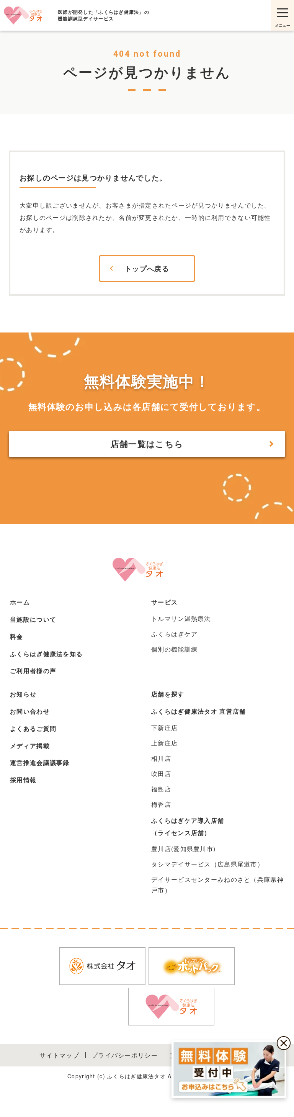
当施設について (33, 619)
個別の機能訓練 (174, 649)
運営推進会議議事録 (40, 762)
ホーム (20, 602)
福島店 (161, 789)
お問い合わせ (30, 711)
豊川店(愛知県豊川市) (183, 848)
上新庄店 (164, 743)
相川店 (161, 758)
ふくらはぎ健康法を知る (46, 653)
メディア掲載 (30, 745)
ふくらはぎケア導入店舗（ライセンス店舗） (187, 826)
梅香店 (161, 804)
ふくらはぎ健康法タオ (23, 15)
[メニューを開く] (282, 15)
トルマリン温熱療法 (181, 618)
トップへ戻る (147, 269)
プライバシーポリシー (124, 1055)
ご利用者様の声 (33, 670)
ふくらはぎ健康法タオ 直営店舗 (198, 711)
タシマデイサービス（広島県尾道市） (207, 864)
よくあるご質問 (33, 728)
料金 (16, 636)
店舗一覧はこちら (147, 443)
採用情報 (23, 779)
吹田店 (161, 773)
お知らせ (23, 694)
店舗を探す (167, 694)
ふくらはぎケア (174, 633)
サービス (164, 602)
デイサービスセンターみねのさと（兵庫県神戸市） (217, 884)
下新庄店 (164, 727)
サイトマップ (59, 1055)
